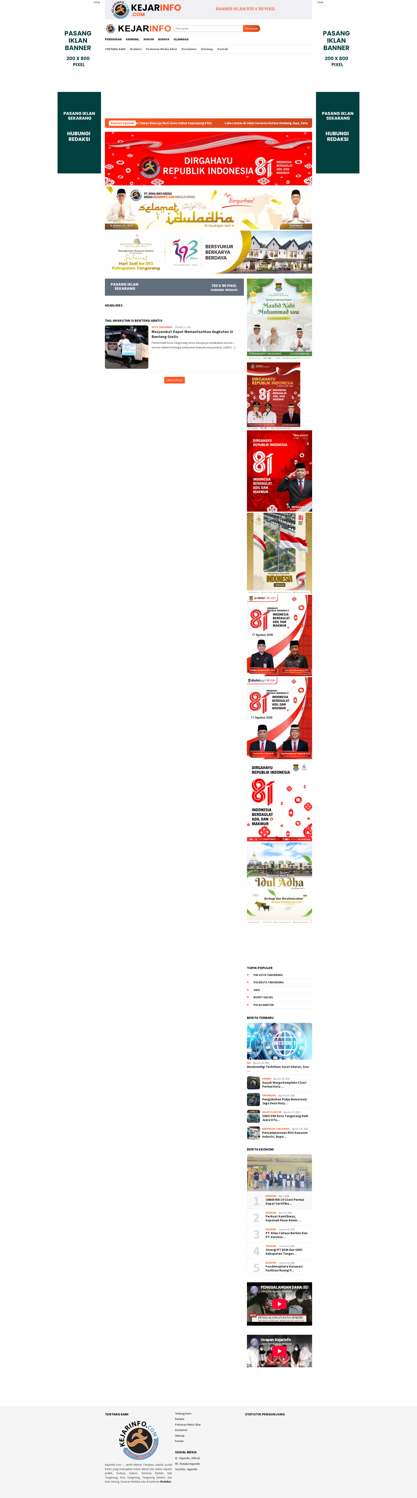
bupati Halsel (263, 997)
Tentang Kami (183, 1413)
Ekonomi (271, 1196)
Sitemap (180, 1436)
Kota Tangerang (162, 327)
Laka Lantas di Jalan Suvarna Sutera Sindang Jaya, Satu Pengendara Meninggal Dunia (214, 123)
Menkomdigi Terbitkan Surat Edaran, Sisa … (278, 1069)
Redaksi (165, 1481)
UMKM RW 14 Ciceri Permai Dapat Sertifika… (285, 1202)
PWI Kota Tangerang (268, 975)
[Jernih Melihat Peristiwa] (139, 28)
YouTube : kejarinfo (186, 1469)
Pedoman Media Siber (188, 1424)
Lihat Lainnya (174, 380)
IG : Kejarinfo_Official (187, 1458)
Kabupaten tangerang (276, 1128)
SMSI (256, 990)
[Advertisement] (208, 85)
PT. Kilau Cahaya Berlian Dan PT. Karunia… (287, 1235)
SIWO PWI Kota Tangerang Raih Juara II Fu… (285, 1118)
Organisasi (269, 1095)
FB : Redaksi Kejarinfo (187, 1464)
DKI (249, 1062)
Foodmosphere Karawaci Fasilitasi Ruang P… (284, 1268)
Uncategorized (271, 1112)
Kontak (179, 1441)
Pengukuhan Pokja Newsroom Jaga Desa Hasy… (284, 1101)
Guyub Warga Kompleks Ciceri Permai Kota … (284, 1084)
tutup (97, 2)
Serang (266, 1078)
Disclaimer (181, 1430)
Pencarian (251, 28)
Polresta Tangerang (268, 982)
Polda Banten (263, 1005)
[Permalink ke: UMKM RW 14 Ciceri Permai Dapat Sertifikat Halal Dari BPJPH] (279, 1172)
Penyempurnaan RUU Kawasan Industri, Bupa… (285, 1135)
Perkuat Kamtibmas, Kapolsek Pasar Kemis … (283, 1218)
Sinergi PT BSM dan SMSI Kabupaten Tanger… (284, 1252)
